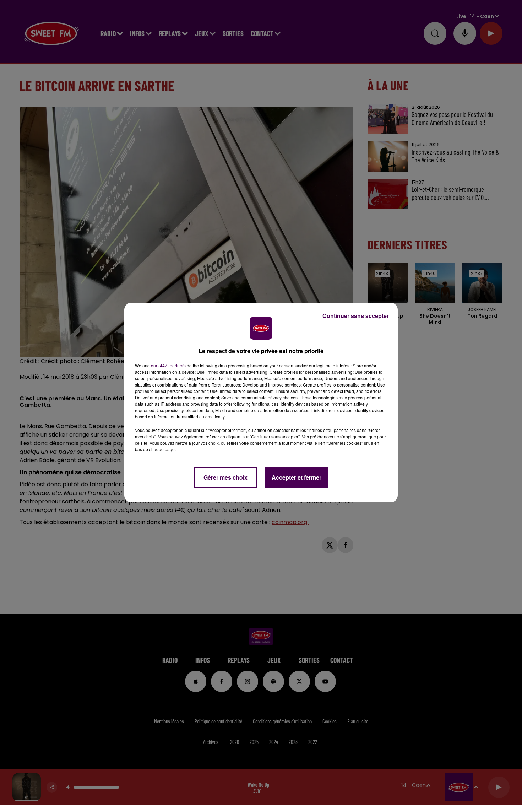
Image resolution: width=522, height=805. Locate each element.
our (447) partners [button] (168, 365)
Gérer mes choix (225, 477)
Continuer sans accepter (355, 316)
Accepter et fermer (296, 477)
